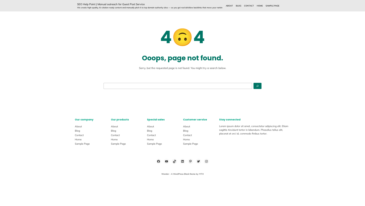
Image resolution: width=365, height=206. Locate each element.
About (229, 5)
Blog (238, 5)
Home (260, 5)
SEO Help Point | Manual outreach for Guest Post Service (111, 4)
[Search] (257, 86)
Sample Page (272, 5)
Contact (249, 5)
